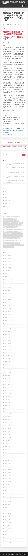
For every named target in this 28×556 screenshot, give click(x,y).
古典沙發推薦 (6, 218)
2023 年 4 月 (8, 373)
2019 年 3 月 (8, 516)
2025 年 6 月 (8, 296)
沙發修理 (15, 236)
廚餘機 (4, 110)
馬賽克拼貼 (15, 244)
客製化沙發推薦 (13, 225)
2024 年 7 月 (8, 329)
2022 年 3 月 (8, 411)
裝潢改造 (7, 197)
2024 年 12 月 (8, 314)
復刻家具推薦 (6, 231)
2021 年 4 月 (8, 443)
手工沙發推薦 (18, 231)
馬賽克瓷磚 (21, 244)
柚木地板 (20, 234)
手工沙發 (12, 231)
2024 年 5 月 (8, 334)
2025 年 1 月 (8, 311)
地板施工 (21, 223)
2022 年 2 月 (8, 414)
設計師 (18, 240)
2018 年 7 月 (8, 540)
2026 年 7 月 (8, 258)
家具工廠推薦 (6, 227)
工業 (18, 24)
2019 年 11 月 (8, 493)
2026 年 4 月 (8, 267)
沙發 (11, 236)
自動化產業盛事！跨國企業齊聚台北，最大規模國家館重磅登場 (13, 164)
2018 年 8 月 (8, 537)
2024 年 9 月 (8, 323)
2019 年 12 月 (8, 490)
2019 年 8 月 (8, 502)
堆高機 (12, 110)
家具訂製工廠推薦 (14, 227)
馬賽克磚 (11, 247)
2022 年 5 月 (8, 405)
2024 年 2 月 (8, 343)
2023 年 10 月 (8, 355)
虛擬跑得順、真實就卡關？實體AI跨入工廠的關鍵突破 (13, 168)
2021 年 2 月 (8, 449)
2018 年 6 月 (8, 543)
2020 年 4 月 (8, 478)
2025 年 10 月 (8, 285)
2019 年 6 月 (8, 507)
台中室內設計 (13, 218)
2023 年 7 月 (8, 364)
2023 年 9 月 (8, 358)
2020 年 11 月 (8, 458)
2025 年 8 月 (8, 290)
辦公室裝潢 (8, 203)
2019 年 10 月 (8, 496)
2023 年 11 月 (8, 352)
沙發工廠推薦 (6, 238)
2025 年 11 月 (8, 282)
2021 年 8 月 (8, 431)
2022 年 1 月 (8, 417)
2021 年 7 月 (8, 434)
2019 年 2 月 (8, 519)
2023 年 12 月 (8, 349)
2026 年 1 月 (8, 276)
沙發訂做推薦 (6, 240)
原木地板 (6, 216)
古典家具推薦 (11, 216)
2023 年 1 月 (8, 381)
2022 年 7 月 (8, 399)
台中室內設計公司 (7, 220)
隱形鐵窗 (6, 244)
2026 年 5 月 (8, 264)
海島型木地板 (13, 240)
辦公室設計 (8, 206)
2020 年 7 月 (8, 469)
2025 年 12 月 (8, 279)
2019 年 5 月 (8, 510)
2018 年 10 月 (8, 531)
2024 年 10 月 (8, 320)
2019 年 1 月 (8, 522)
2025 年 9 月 (8, 288)
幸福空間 (17, 229)
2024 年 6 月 (8, 332)
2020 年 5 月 (8, 475)
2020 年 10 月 (8, 461)
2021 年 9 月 (8, 428)
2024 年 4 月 (8, 337)
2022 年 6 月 (8, 402)
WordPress (22, 554)
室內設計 (19, 225)
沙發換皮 (12, 238)
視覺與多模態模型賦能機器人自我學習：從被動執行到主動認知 (13, 181)
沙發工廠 (20, 236)
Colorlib (13, 554)
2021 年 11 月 (8, 422)
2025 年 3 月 (8, 305)
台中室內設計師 (15, 220)
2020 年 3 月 (8, 481)
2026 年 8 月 (8, 255)
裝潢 (6, 194)
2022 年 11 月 (8, 387)
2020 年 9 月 (8, 463)
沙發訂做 (17, 238)
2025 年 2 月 (8, 308)
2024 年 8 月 (8, 326)
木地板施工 (10, 234)
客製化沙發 (6, 225)
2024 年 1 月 (8, 346)
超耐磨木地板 (6, 242)
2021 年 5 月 (8, 440)
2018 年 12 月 (8, 525)
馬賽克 (10, 244)
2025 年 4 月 (8, 302)
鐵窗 (11, 242)
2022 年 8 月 (8, 396)
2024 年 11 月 (8, 317)
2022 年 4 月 (8, 408)
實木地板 (12, 229)
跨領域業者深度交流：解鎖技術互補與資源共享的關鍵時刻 (13, 177)
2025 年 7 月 (8, 293)
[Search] (23, 155)
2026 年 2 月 (8, 273)
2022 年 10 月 (8, 390)
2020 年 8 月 (8, 466)
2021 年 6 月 (8, 437)
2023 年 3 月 (8, 376)
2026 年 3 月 (8, 270)
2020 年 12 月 (8, 455)
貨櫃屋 (8, 110)
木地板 (5, 234)
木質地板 (15, 234)
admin (12, 24)
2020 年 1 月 (8, 487)
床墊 (21, 229)
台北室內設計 (15, 223)
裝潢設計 (7, 200)
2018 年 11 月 (8, 528)
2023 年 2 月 (8, 378)
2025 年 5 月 (8, 299)
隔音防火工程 (16, 242)
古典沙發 (17, 216)
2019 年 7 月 (8, 504)
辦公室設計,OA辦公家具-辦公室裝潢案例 (13, 2)
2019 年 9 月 (8, 499)
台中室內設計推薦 (7, 223)
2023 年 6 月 (8, 367)
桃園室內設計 (6, 236)
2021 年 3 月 (8, 446)
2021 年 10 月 (8, 425)
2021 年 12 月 (8, 419)
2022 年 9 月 (8, 393)
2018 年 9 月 (8, 534)
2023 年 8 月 (8, 361)
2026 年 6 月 (8, 261)
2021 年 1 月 (8, 452)
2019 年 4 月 (8, 513)
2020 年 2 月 (8, 484)
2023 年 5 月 (8, 370)
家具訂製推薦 (6, 229)
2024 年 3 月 (8, 340)
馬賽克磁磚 (6, 247)
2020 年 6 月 (8, 472)
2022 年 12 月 (8, 384)
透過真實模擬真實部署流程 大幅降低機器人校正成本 (13, 172)
